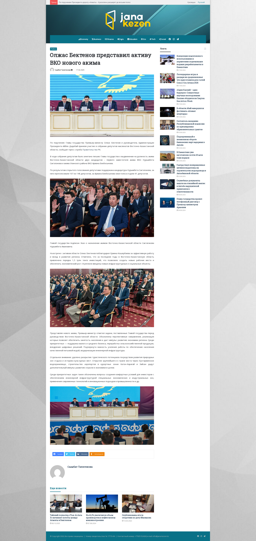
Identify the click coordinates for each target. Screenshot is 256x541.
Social (163, 39)
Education (133, 39)
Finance (110, 39)
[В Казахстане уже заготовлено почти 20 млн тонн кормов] (167, 156)
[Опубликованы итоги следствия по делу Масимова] (138, 504)
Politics (53, 49)
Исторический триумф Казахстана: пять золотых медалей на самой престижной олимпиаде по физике (103, 2)
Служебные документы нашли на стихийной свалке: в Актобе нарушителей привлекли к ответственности (191, 186)
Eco (144, 39)
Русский (201, 2)
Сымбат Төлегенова (63, 70)
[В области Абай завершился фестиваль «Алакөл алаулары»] (167, 112)
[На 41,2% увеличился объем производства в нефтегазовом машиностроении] (102, 504)
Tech (153, 39)
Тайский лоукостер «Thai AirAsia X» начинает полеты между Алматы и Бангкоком (66, 517)
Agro (122, 39)
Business (97, 39)
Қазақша (191, 2)
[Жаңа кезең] (128, 20)
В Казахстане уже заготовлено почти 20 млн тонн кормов (190, 155)
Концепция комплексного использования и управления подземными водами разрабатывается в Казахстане (190, 61)
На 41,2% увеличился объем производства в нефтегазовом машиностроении (100, 517)
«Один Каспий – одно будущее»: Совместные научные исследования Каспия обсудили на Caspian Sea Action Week (191, 95)
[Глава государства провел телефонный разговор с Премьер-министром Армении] (167, 203)
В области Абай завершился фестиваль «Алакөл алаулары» (190, 111)
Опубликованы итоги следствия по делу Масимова (136, 516)
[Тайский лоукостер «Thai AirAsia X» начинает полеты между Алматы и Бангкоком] (66, 504)
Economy (84, 39)
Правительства (90, 149)
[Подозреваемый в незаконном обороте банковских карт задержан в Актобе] (167, 140)
